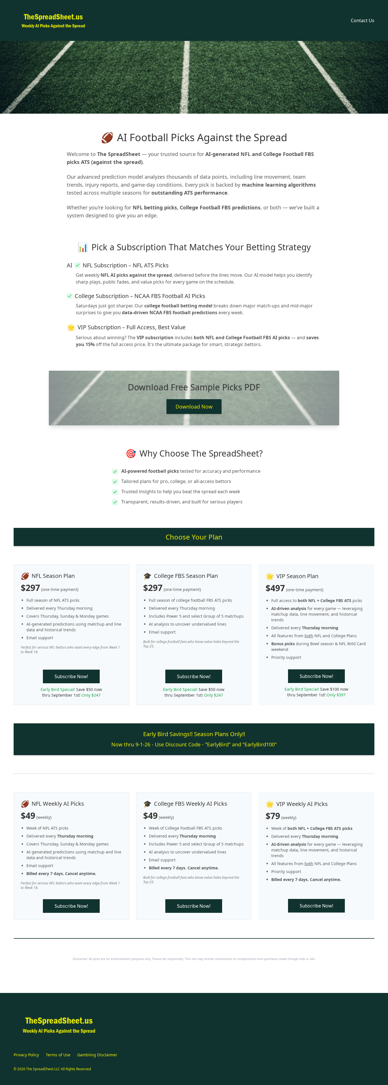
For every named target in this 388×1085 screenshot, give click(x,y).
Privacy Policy (26, 1054)
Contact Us (362, 20)
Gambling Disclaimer (97, 1054)
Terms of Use (58, 1054)
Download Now (194, 406)
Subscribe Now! (71, 676)
